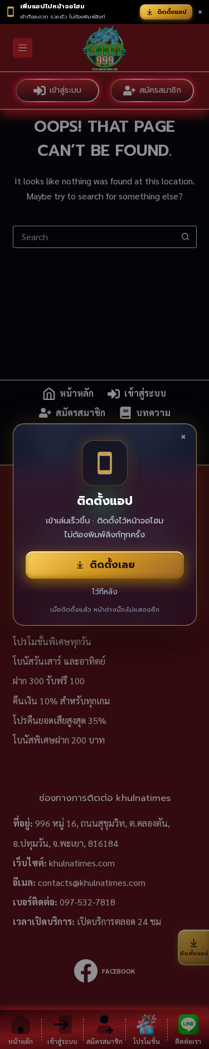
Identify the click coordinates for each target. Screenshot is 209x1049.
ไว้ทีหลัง (105, 592)
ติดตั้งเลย (112, 564)
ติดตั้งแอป (172, 12)
